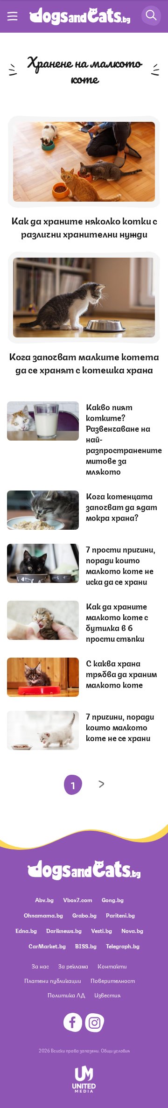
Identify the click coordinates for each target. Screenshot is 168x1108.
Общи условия (115, 1050)
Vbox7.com (77, 900)
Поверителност (113, 980)
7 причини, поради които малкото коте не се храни (120, 726)
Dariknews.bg (64, 930)
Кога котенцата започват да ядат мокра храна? (121, 506)
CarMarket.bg (47, 946)
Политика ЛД (66, 995)
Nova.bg (132, 930)
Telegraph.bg (123, 946)
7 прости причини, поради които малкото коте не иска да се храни (120, 565)
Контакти (112, 966)
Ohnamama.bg (43, 915)
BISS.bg (86, 946)
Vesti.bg (101, 930)
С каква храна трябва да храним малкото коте (121, 673)
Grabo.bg (84, 915)
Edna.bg (26, 930)
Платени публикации (52, 980)
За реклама (73, 966)
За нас (40, 966)
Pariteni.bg (120, 915)
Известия (107, 995)
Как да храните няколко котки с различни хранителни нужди (84, 226)
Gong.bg (113, 900)
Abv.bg (44, 900)
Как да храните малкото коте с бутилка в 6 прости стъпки (117, 622)
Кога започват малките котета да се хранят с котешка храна (84, 362)
